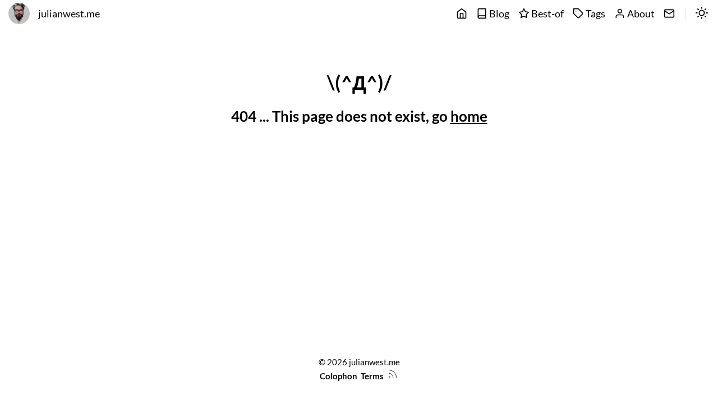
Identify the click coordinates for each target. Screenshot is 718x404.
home (468, 116)
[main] (462, 14)
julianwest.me (69, 14)
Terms (372, 376)
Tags (594, 14)
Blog (498, 14)
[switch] (701, 14)
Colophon (338, 376)
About (640, 14)
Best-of (547, 14)
